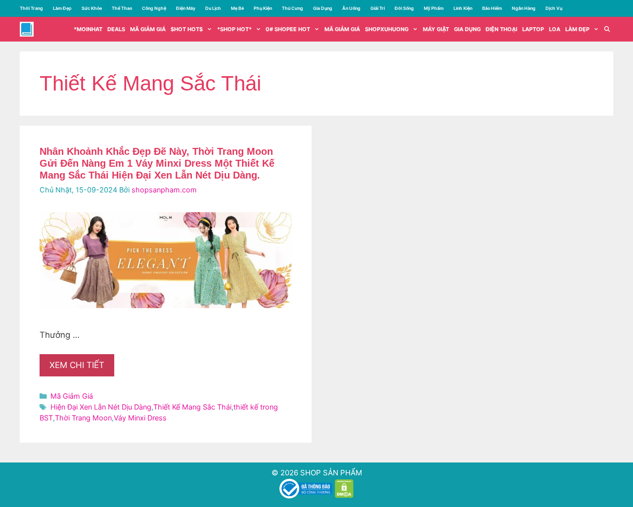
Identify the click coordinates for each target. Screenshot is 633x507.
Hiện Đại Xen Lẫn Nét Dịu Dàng (100, 407)
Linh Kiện (462, 8)
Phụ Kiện (263, 8)
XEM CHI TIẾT (76, 365)
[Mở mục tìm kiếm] (607, 29)
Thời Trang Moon (83, 418)
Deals (116, 29)
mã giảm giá (148, 29)
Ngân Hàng (524, 8)
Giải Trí (377, 8)
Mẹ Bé (237, 8)
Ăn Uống (351, 8)
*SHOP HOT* (234, 29)
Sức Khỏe (92, 8)
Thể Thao (122, 8)
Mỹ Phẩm (434, 8)
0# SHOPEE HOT (288, 29)
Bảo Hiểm (492, 8)
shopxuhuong (386, 29)
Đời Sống (404, 8)
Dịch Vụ (553, 8)
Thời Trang (31, 8)
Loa (554, 29)
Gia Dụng (322, 8)
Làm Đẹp (62, 8)
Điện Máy (185, 8)
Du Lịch (213, 8)
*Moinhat (88, 29)
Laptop (533, 29)
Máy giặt (436, 29)
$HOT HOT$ (187, 29)
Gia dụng (467, 29)
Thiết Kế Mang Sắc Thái (192, 407)
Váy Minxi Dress (140, 418)
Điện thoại (501, 29)
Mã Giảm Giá (342, 29)
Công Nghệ (154, 8)
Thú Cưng (292, 8)
